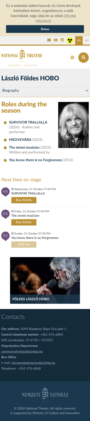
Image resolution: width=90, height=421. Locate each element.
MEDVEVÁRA (20, 140)
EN (79, 40)
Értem (45, 29)
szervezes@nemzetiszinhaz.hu (22, 351)
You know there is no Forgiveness (36, 160)
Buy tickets (24, 200)
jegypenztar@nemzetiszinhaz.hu (33, 362)
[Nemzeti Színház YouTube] (56, 40)
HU (87, 40)
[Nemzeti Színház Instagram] (62, 40)
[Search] (83, 57)
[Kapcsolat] (49, 40)
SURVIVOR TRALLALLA (28, 122)
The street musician (24, 147)
